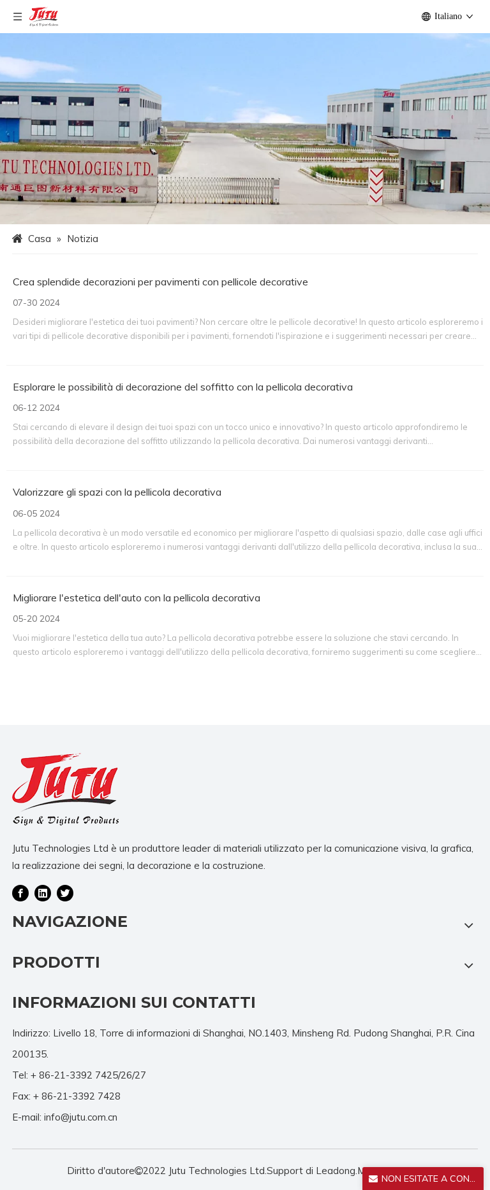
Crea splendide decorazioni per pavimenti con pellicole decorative (160, 281)
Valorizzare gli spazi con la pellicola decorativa (117, 491)
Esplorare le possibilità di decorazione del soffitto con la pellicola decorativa (183, 386)
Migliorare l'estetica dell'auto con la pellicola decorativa (136, 597)
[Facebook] (20, 892)
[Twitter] (65, 892)
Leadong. (336, 1171)
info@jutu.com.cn (80, 1117)
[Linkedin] (42, 892)
